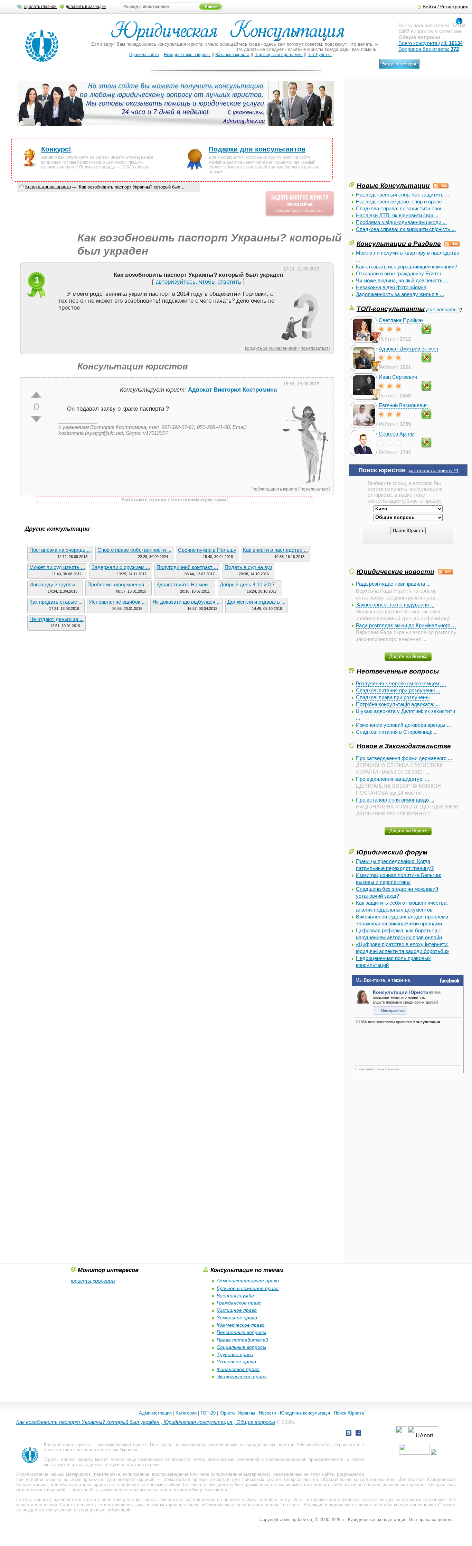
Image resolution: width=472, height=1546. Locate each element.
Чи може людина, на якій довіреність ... (402, 280)
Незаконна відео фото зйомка (391, 287)
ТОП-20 (208, 1413)
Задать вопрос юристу (68, 1459)
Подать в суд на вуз (248, 567)
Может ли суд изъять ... (57, 567)
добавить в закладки (86, 6)
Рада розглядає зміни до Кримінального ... (406, 625)
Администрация (155, 1413)
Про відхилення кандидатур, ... (392, 779)
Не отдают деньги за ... (56, 619)
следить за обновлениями (272, 348)
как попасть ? (444, 309)
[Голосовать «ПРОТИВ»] (36, 419)
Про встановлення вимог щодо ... (395, 800)
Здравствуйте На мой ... (184, 584)
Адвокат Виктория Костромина (232, 389)
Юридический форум (392, 852)
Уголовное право (236, 1361)
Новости (267, 1413)
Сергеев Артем (396, 434)
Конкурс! (56, 149)
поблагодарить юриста (275, 489)
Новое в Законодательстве (404, 746)
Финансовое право (238, 1369)
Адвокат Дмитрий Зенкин (408, 348)
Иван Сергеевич (398, 377)
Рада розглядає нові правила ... (393, 584)
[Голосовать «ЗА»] (36, 395)
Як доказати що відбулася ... (186, 602)
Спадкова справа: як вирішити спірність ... (406, 229)
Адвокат (93, 1464)
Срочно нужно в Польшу (207, 550)
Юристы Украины (237, 1413)
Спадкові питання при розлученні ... (398, 690)
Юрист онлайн (259, 1499)
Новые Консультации (393, 185)
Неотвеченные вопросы (398, 671)
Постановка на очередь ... (60, 550)
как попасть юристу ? (433, 470)
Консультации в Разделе (399, 243)
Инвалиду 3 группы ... (55, 584)
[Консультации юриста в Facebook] (358, 1434)
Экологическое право (241, 1376)
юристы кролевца (93, 1281)
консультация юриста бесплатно (147, 1499)
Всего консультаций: (430, 43)
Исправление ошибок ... (117, 602)
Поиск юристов (382, 470)
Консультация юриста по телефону (99, 1484)
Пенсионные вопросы (241, 1332)
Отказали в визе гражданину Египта (398, 273)
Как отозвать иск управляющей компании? (406, 266)
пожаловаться (315, 348)
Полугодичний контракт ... (187, 567)
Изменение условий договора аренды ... (403, 725)
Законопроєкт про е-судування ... (395, 604)
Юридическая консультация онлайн (242, 1504)
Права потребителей (242, 1340)
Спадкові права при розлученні (392, 697)
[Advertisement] (401, 132)
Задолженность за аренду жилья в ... (400, 294)
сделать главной (40, 6)
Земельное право (237, 1317)
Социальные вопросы (241, 1347)
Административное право (248, 1280)
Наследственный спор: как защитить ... (402, 195)
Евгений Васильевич (403, 405)
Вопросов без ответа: (428, 49)
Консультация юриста (48, 186)
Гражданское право (239, 1303)
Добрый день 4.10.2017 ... (250, 584)
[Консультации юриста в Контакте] (348, 1434)
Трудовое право (235, 1354)
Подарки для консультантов (257, 149)
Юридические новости (395, 571)
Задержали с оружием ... (121, 567)
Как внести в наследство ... (275, 550)
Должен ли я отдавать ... (256, 602)
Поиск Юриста (349, 1413)
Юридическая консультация (352, 1479)
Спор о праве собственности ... (134, 550)
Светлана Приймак (401, 320)
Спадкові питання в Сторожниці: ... (397, 732)
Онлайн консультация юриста (407, 1504)
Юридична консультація (305, 1413)
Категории (186, 1413)
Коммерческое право (241, 1325)
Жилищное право (237, 1310)
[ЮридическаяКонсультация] (230, 34)
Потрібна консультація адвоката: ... (398, 704)
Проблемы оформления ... (118, 584)
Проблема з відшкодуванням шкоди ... (401, 222)
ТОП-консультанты (391, 308)
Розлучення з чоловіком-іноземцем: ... (401, 683)
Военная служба (235, 1295)
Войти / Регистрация (446, 6)
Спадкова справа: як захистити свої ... (401, 208)
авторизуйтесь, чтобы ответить (198, 281)
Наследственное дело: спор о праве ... (401, 201)
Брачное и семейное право (248, 1288)
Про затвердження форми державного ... (404, 758)
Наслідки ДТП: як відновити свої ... (397, 215)
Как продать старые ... (56, 602)
